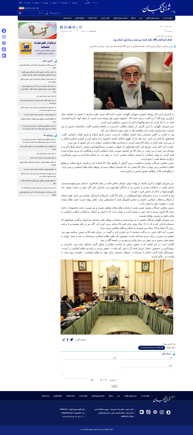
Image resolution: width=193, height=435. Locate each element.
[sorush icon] (3, 30)
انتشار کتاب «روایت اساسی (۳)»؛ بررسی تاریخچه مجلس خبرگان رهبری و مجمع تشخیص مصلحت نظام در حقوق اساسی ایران (38, 89)
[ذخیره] (61, 27)
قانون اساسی (105, 18)
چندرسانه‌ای (67, 18)
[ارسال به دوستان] (65, 27)
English (95, 2)
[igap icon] (3, 56)
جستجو (36, 3)
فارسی (87, 2)
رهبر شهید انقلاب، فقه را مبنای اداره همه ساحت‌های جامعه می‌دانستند (38, 101)
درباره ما (74, 3)
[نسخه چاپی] (70, 27)
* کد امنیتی (113, 380)
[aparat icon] (3, 43)
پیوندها (45, 3)
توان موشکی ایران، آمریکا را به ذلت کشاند (42, 158)
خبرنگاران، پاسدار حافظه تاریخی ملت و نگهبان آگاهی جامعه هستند (38, 147)
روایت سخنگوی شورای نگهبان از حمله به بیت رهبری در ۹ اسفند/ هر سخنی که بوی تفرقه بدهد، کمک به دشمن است (39, 127)
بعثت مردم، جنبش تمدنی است (45, 96)
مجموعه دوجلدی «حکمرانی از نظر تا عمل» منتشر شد (39, 114)
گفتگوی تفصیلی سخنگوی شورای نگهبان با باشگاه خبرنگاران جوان (38, 120)
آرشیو (28, 3)
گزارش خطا (168, 344)
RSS (20, 3)
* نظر (115, 358)
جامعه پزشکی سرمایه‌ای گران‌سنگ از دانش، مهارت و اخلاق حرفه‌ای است (38, 80)
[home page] (158, 7)
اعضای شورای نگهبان (120, 18)
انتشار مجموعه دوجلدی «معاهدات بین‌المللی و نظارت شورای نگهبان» (38, 163)
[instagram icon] (3, 37)
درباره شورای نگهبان (152, 18)
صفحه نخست (168, 18)
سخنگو (133, 18)
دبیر (140, 18)
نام (171, 358)
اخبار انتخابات (92, 18)
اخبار (161, 26)
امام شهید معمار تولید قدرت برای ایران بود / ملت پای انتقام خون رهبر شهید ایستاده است (38, 108)
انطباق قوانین (79, 18)
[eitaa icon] (3, 49)
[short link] (151, 348)
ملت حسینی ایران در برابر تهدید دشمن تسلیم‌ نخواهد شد (37, 188)
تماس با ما (64, 3)
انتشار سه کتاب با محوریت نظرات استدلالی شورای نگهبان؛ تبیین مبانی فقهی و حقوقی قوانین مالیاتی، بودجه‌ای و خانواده (38, 73)
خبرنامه (54, 3)
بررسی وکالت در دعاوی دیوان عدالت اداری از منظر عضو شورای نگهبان (38, 66)
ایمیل (170, 366)
